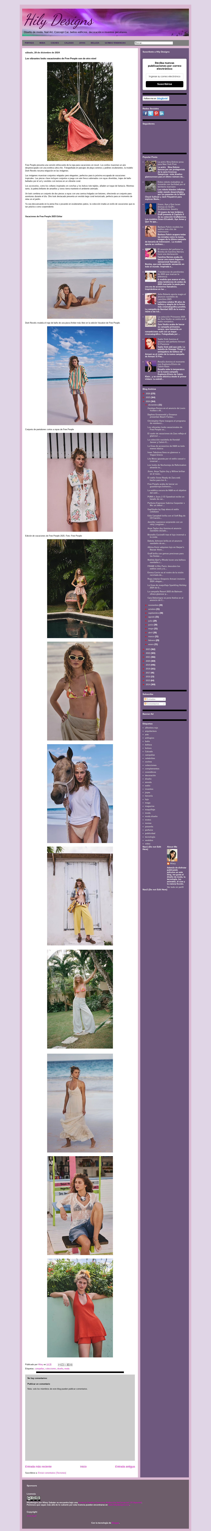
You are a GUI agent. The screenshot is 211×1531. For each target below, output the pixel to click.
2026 (148, 393)
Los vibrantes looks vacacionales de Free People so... (165, 428)
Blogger (115, 1523)
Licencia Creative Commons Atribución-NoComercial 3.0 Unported (110, 1502)
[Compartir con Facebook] (68, 1364)
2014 (148, 684)
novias (148, 823)
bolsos (148, 748)
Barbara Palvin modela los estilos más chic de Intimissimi (170, 229)
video (147, 844)
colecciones (50, 1368)
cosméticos (150, 772)
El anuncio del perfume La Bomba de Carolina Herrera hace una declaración (171, 251)
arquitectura (150, 731)
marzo (151, 636)
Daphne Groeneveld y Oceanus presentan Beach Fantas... (162, 415)
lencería (149, 796)
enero (151, 644)
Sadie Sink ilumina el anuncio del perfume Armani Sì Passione (171, 341)
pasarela (149, 826)
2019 (148, 665)
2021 (148, 657)
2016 (148, 676)
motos (148, 820)
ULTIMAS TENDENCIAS (115, 43)
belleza (148, 745)
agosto (151, 617)
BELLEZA (95, 43)
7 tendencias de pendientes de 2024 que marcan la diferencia (171, 274)
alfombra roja (151, 728)
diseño (60, 1368)
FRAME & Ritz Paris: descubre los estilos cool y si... (164, 567)
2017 (148, 673)
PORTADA (29, 43)
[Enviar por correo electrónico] (59, 1364)
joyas (147, 792)
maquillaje (150, 809)
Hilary (173, 863)
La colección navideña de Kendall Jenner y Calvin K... (164, 441)
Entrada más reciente (38, 1466)
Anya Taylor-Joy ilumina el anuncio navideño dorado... (164, 529)
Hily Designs (58, 19)
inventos (149, 789)
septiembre (154, 613)
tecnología (150, 837)
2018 (148, 669)
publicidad (150, 833)
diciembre (153, 405)
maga (147, 803)
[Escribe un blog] (62, 1364)
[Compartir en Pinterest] (71, 1364)
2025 (148, 397)
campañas (39, 1368)
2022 (148, 653)
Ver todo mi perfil (175, 887)
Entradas (150, 699)
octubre (152, 609)
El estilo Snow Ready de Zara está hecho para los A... (164, 479)
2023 (148, 649)
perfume (149, 830)
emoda (148, 782)
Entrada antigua (125, 1466)
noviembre (153, 605)
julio (150, 621)
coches (148, 762)
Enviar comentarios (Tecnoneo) (52, 1473)
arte (147, 734)
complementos (152, 769)
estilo (147, 785)
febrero (152, 640)
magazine (149, 806)
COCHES (55, 43)
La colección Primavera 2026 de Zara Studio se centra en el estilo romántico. (172, 319)
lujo (147, 799)
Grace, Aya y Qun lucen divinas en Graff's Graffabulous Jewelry (169, 206)
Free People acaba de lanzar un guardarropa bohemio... (163, 485)
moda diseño (151, 816)
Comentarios (152, 704)
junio (151, 625)
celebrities (150, 758)
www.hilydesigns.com (118, 1505)
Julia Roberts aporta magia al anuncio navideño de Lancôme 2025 (172, 296)
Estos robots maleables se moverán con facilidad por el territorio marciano (171, 184)
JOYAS (82, 43)
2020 (148, 661)
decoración (150, 775)
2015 (148, 680)
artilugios (149, 738)
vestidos (149, 840)
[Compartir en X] (65, 1364)
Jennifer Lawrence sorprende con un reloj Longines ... (165, 523)
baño (147, 741)
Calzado (149, 751)
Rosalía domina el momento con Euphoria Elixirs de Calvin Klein (171, 364)
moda (66, 1368)
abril (150, 632)
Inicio (83, 1466)
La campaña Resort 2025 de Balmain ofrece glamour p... (165, 592)
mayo (151, 628)
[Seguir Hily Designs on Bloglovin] (156, 100)
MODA (42, 43)
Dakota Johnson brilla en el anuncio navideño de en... (165, 542)
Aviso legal (31, 1515)
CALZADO (69, 43)
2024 (148, 401)
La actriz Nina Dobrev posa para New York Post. (171, 163)
